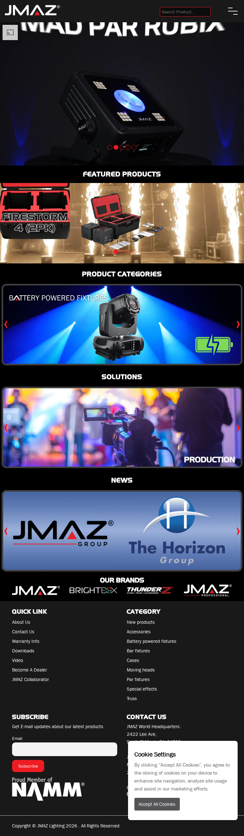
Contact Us (23, 632)
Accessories (139, 632)
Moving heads (141, 670)
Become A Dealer (29, 670)
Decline (229, 750)
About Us (21, 622)
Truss (132, 698)
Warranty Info (25, 641)
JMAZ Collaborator (30, 679)
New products (141, 622)
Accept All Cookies (157, 804)
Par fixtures (138, 679)
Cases (133, 660)
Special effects (142, 689)
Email (17, 738)
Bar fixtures (138, 651)
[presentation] (6, 323)
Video (17, 660)
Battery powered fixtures (151, 641)
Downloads (23, 651)
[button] (110, 147)
